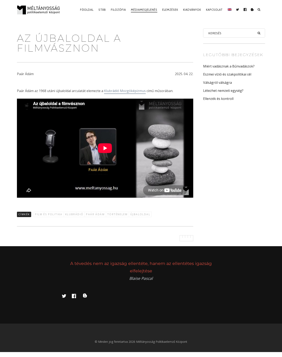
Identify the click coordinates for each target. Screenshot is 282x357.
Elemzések (170, 9)
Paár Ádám (95, 214)
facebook (76, 295)
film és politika (48, 214)
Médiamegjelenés (144, 9)
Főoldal (87, 9)
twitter (66, 295)
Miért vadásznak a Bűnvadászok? (229, 66)
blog (87, 295)
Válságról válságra (217, 82)
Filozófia (118, 9)
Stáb (102, 9)
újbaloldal (140, 214)
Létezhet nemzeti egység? (223, 90)
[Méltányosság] (40, 9)
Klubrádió (74, 214)
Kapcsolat (214, 9)
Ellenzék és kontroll (218, 98)
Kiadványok (192, 9)
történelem (117, 214)
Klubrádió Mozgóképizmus (125, 91)
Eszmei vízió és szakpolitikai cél (227, 74)
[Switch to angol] (229, 9)
